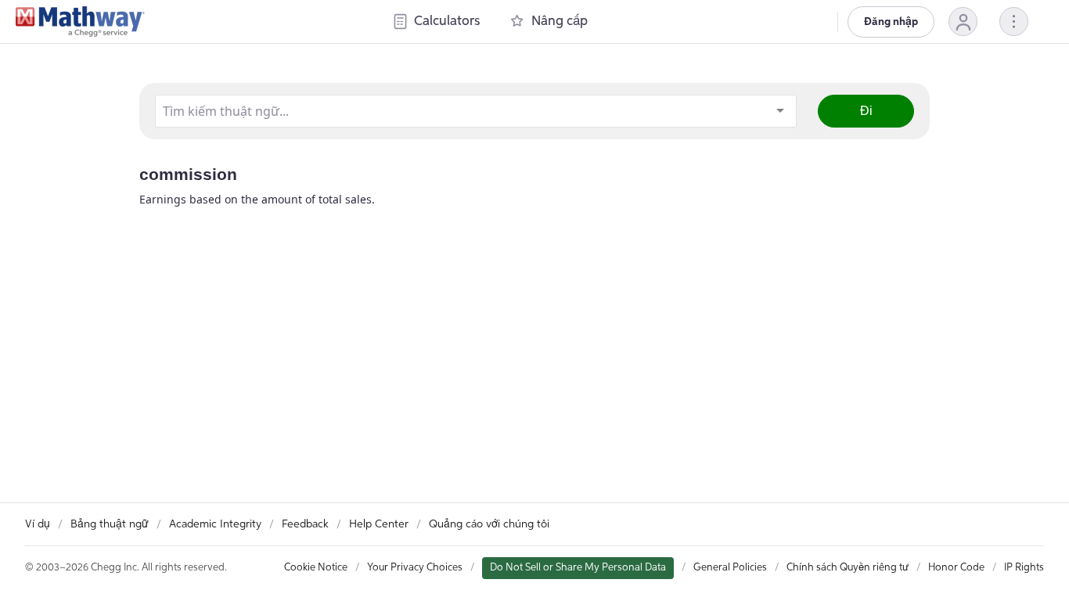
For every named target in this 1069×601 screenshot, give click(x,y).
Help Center (379, 524)
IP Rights (1024, 568)
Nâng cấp (559, 21)
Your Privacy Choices (415, 568)
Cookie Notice (315, 568)
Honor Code (956, 568)
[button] (962, 21)
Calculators (447, 21)
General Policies (730, 568)
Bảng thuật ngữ (109, 524)
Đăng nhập (891, 21)
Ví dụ (37, 524)
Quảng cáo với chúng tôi (489, 524)
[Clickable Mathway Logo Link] (80, 22)
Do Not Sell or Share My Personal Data (578, 568)
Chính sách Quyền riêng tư (847, 568)
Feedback (305, 524)
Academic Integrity (215, 524)
